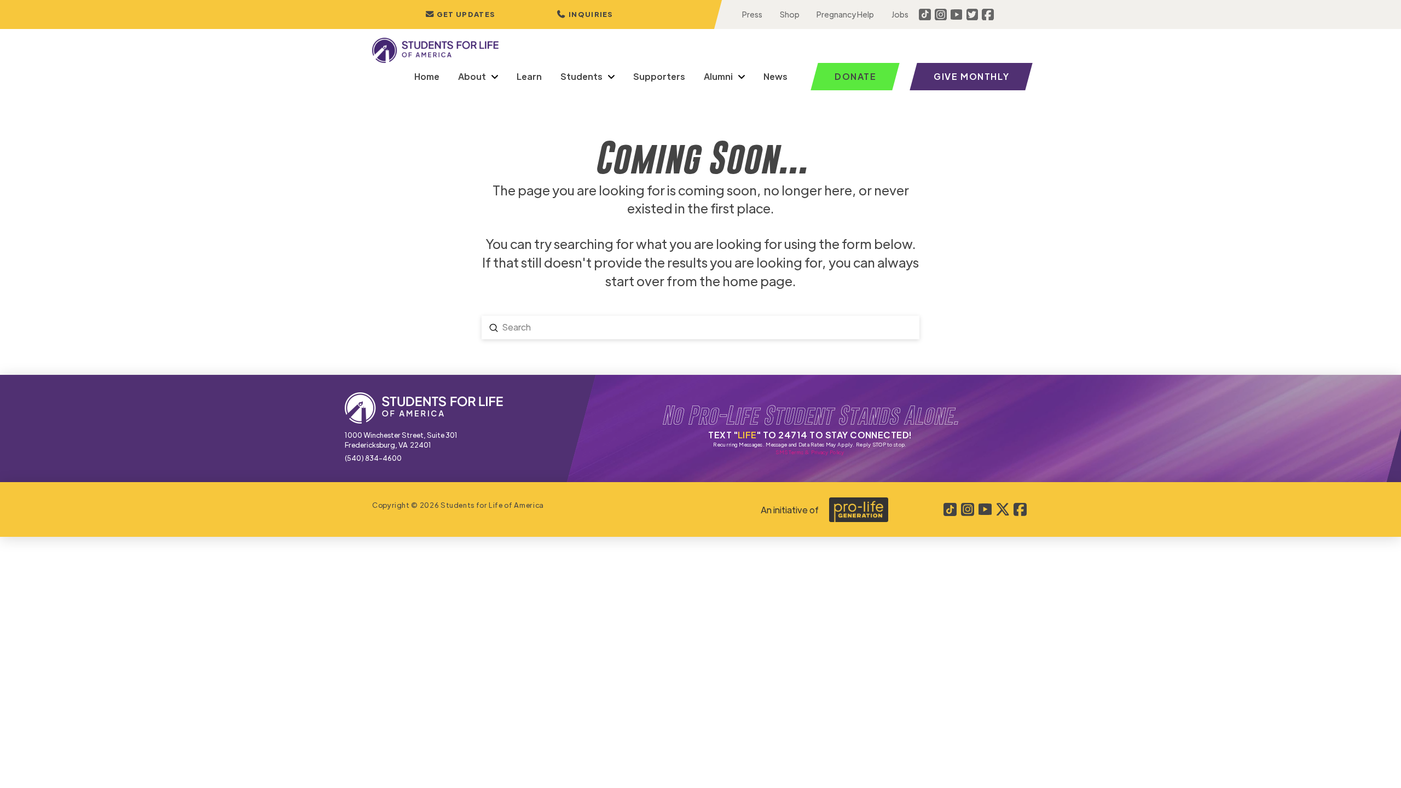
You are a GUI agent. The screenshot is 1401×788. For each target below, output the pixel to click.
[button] (585, 14)
